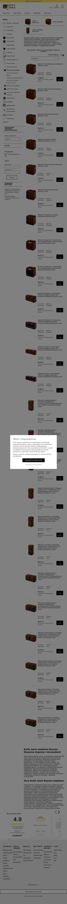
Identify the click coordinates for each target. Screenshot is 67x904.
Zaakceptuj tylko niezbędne (33, 464)
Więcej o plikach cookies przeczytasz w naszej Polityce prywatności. (32, 455)
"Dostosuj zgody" (39, 451)
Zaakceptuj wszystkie (33, 460)
